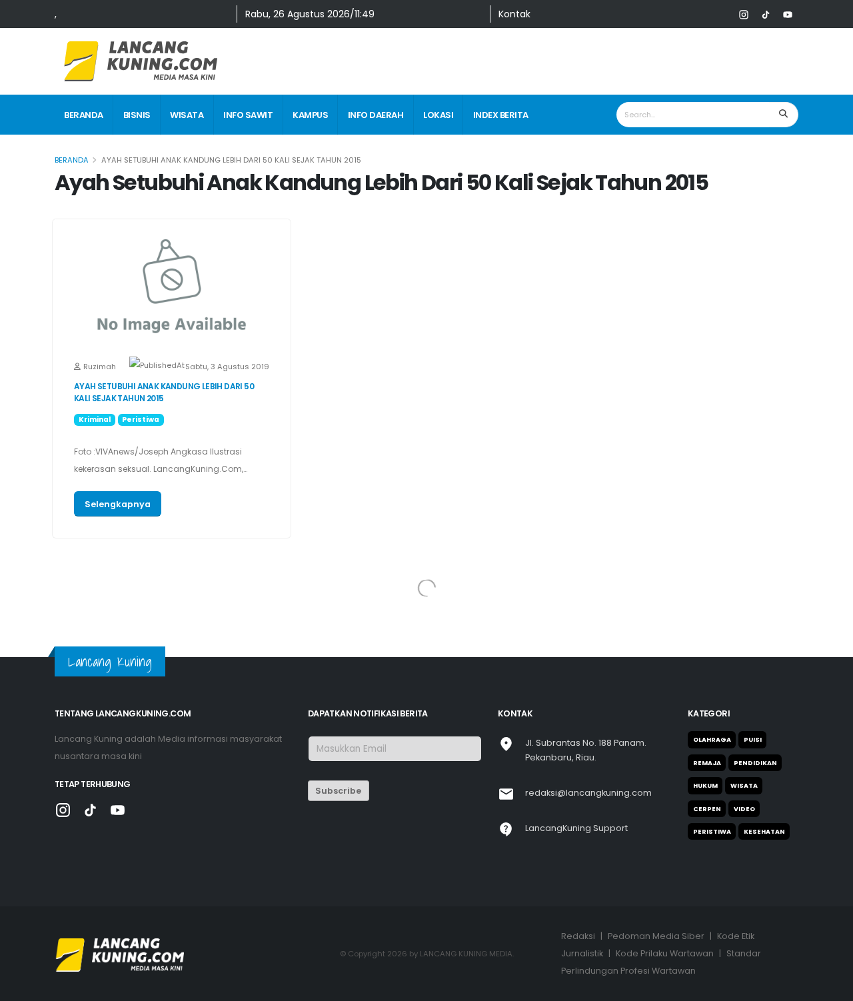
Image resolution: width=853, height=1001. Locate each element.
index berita (500, 115)
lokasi (438, 115)
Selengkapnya (118, 504)
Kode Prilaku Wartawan (665, 953)
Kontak (514, 14)
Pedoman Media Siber (656, 936)
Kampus (310, 115)
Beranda (83, 115)
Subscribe (338, 790)
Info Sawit (248, 115)
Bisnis (137, 115)
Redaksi (578, 936)
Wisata (186, 115)
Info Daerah (376, 115)
